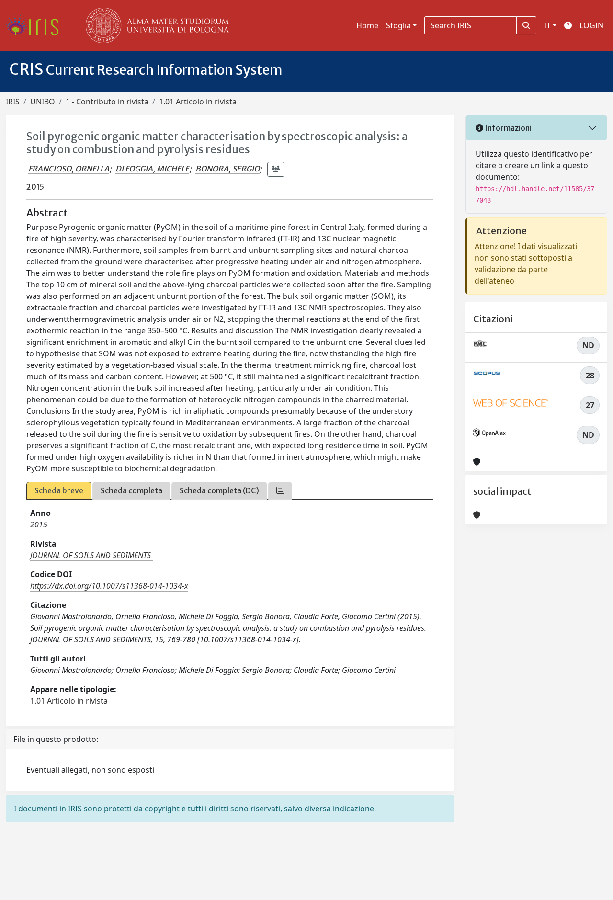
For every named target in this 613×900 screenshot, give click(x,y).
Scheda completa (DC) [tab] (219, 490)
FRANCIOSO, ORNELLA (68, 168)
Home (367, 25)
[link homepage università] (155, 25)
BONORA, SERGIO (227, 168)
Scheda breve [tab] (58, 490)
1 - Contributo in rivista (107, 101)
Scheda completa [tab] (131, 490)
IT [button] (547, 25)
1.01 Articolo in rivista (198, 101)
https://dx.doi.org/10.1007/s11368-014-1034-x (109, 586)
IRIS (13, 101)
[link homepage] (36, 25)
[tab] (280, 491)
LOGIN (591, 25)
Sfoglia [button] (398, 25)
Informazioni (507, 128)
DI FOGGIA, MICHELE (152, 168)
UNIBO (42, 101)
